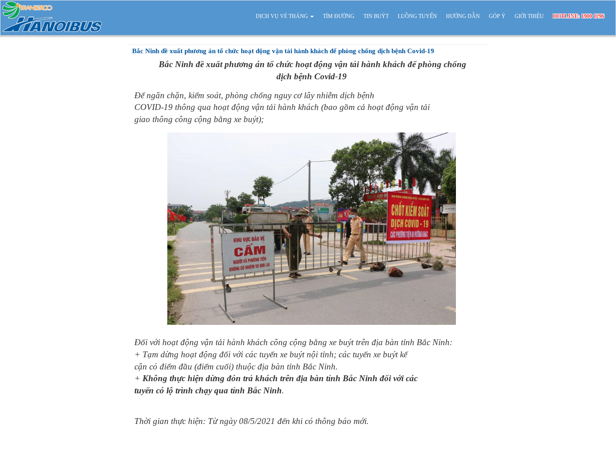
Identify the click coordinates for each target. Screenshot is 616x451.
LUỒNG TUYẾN (417, 16)
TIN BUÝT (376, 16)
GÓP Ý (497, 16)
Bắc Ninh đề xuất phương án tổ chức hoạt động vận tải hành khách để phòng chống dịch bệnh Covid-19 (283, 51)
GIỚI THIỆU (529, 16)
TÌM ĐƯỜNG (338, 16)
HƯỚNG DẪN (463, 16)
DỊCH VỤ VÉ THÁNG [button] (282, 16)
